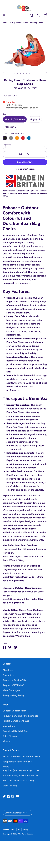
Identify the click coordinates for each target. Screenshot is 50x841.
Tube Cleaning (10, 736)
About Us (8, 670)
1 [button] (14, 73)
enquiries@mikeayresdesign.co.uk (22, 107)
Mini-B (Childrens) (15, 119)
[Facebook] (8, 796)
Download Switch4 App (15, 731)
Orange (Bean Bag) (17, 138)
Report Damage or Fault (16, 720)
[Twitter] (4, 796)
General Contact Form (14, 710)
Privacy (25, 829)
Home (5, 22)
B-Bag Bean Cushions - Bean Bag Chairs (26, 22)
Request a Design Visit (15, 680)
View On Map (10, 785)
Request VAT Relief (13, 685)
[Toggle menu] (4, 15)
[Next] (46, 73)
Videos (6, 741)
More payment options (25, 169)
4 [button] (23, 73)
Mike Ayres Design (24, 834)
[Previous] (3, 73)
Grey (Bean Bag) (11, 138)
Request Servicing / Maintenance (20, 715)
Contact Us (8, 675)
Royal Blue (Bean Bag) (28, 138)
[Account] (38, 14)
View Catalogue (11, 690)
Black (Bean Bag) (5, 138)
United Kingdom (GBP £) (16, 812)
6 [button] (29, 73)
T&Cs (13, 829)
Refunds (6, 829)
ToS (19, 829)
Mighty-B (35, 119)
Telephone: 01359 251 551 (17, 761)
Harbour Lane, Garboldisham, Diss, (21, 775)
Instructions (9, 725)
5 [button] (26, 73)
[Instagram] (12, 796)
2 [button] (17, 73)
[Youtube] (17, 796)
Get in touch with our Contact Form (22, 756)
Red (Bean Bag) (23, 138)
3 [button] (20, 73)
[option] (25, 48)
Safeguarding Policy (13, 695)
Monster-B (10, 126)
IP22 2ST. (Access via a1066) (18, 780)
